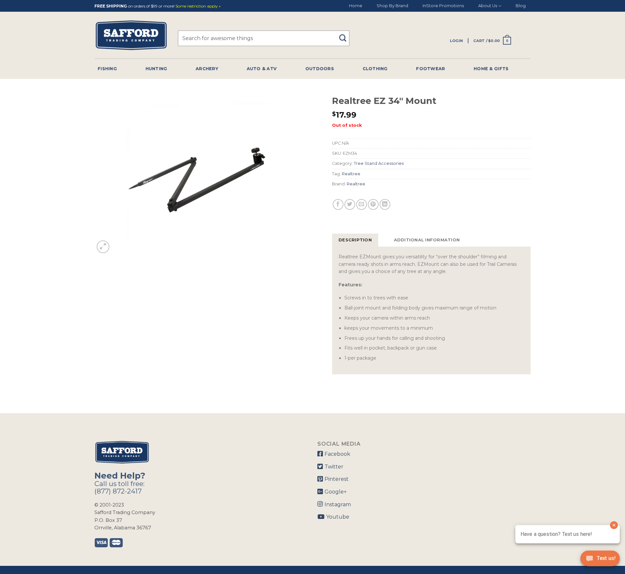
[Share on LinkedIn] (385, 204)
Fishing (107, 68)
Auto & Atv (262, 68)
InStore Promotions (443, 5)
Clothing (375, 68)
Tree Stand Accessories (379, 163)
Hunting (156, 68)
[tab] (355, 240)
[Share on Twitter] (349, 204)
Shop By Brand (392, 5)
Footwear (430, 68)
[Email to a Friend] (361, 204)
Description (355, 239)
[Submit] (345, 35)
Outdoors (319, 68)
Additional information (427, 239)
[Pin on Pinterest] (373, 204)
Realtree (351, 173)
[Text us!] (600, 560)
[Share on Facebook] (338, 204)
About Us (487, 5)
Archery (207, 68)
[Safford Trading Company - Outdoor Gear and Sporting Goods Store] (131, 35)
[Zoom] (103, 246)
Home (355, 5)
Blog (521, 5)
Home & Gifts (491, 68)
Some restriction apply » (198, 6)
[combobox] (264, 38)
